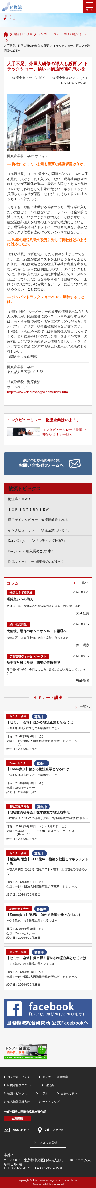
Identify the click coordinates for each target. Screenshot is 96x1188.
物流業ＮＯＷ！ (19, 499)
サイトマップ (50, 1101)
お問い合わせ (20, 1129)
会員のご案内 (69, 1093)
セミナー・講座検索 (55, 1076)
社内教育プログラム (20, 1085)
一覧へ (83, 582)
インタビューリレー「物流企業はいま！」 (62, 34)
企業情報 (17, 1118)
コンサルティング (18, 1076)
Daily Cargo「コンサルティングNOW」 (37, 541)
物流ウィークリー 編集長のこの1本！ (36, 561)
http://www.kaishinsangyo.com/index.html (38, 392)
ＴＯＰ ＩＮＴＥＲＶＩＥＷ (28, 509)
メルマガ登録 (48, 1142)
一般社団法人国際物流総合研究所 (25, 1111)
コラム (44, 1093)
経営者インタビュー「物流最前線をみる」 (39, 520)
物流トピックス (23, 34)
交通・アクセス (54, 1129)
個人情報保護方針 (18, 1101)
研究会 (49, 1085)
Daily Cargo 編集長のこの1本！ (31, 551)
